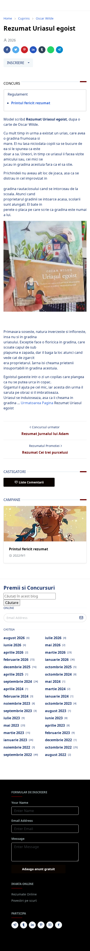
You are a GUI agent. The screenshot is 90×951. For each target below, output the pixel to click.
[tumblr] (23, 924)
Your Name (19, 802)
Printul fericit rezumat (30, 103)
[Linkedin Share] (33, 49)
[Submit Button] (81, 618)
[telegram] (14, 924)
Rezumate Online (24, 894)
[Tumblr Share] (41, 49)
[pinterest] (41, 924)
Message (17, 839)
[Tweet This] (15, 49)
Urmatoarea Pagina (37, 402)
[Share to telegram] (59, 49)
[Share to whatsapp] (50, 49)
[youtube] (49, 924)
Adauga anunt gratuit (38, 869)
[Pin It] (24, 49)
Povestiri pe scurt (24, 900)
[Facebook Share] (6, 49)
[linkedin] (32, 924)
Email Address (22, 821)
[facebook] (58, 924)
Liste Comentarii (31, 482)
